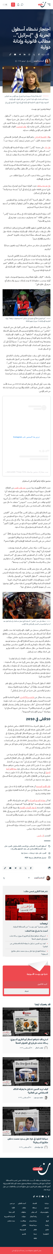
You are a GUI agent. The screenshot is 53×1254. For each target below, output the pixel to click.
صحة (35, 1234)
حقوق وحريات (44, 1212)
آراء (48, 1216)
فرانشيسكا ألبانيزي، (27, 697)
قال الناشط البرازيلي (42, 137)
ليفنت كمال (39, 1048)
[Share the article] (39, 54)
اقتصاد (35, 1203)
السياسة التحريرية (9, 1216)
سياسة (47, 1203)
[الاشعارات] (18, 4)
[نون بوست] (42, 4)
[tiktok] (34, 1196)
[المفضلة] (13, 5)
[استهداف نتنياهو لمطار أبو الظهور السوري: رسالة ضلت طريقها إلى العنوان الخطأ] (26, 1022)
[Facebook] (48, 1196)
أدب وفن (34, 1212)
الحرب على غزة (41, 853)
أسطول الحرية (41, 846)
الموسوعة (23, 1229)
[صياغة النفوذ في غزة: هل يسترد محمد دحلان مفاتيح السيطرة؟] (26, 1121)
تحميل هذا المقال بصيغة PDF (35, 857)
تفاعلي (24, 1225)
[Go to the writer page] (48, 878)
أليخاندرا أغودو (39, 61)
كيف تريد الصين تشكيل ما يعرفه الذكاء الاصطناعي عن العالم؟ (30, 1090)
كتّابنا (13, 1208)
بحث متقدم (11, 1221)
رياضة (47, 1225)
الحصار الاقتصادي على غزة (33, 848)
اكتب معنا (12, 1212)
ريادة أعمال (33, 1216)
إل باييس (40, 835)
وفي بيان (47, 147)
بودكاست (23, 1221)
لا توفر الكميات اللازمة (28, 807)
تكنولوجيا (46, 1234)
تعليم (47, 1229)
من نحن (12, 1203)
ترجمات (31, 853)
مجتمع (47, 1208)
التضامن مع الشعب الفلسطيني (24, 846)
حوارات (24, 1216)
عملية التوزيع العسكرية (37, 800)
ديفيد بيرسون (38, 1098)
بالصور (24, 1234)
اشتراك (26, 991)
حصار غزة (24, 853)
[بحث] (22, 4)
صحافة (34, 1208)
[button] (48, 5)
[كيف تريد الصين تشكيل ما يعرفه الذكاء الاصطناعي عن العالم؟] (26, 1071)
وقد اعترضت (21, 126)
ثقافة (35, 1238)
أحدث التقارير (22, 1203)
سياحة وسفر (33, 1221)
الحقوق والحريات (17, 848)
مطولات (23, 1212)
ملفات (24, 1208)
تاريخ (47, 1221)
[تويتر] (4, 878)
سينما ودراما (33, 1225)
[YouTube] (43, 1196)
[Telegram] (37, 1196)
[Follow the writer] (29, 878)
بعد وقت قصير (20, 487)
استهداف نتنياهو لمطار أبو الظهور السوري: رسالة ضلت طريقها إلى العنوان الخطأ (29, 1041)
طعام (35, 1229)
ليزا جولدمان (38, 1147)
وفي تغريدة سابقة (44, 185)
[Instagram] (39, 1196)
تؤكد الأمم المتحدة (43, 786)
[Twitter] (46, 1196)
